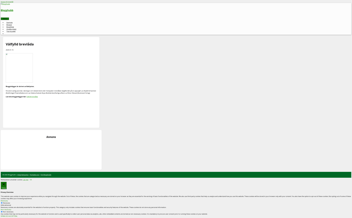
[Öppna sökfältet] (3, 16)
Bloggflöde (10, 27)
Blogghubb (7, 10)
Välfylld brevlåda (32, 97)
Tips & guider (11, 31)
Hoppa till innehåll (7, 2)
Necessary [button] (4, 201)
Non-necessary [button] (6, 210)
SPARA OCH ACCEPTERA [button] (9, 216)
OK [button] (31, 180)
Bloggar (9, 25)
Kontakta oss (34, 175)
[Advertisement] (51, 112)
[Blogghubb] (5, 4)
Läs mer (26, 180)
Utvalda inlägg (11, 29)
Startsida (9, 23)
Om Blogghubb (46, 175)
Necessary (6, 203)
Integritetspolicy (23, 175)
